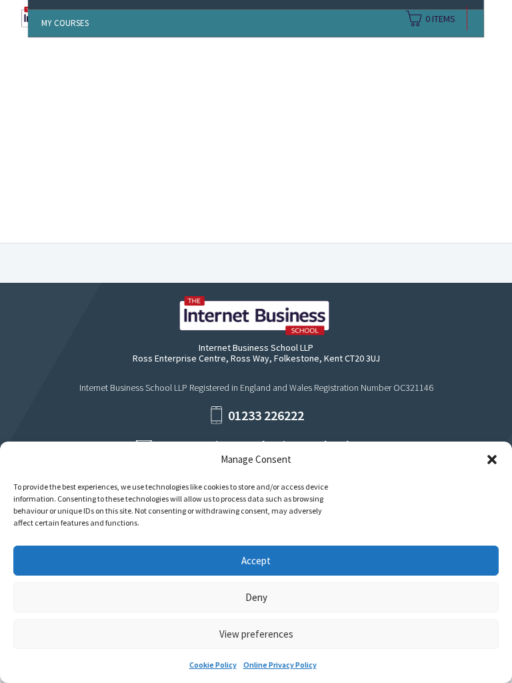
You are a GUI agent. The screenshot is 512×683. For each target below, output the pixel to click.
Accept (256, 560)
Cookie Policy (213, 665)
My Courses (65, 23)
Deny (256, 597)
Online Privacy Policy (280, 665)
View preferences (256, 634)
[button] (492, 459)
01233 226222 (266, 415)
